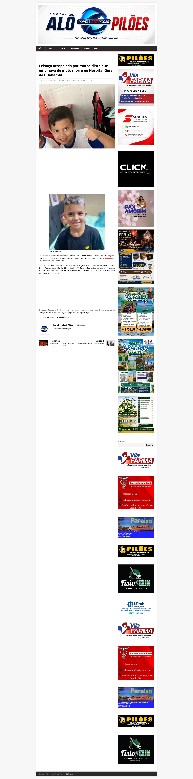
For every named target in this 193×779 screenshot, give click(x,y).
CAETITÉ (51, 48)
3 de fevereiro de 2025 (49, 80)
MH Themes (69, 774)
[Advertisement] (77, 58)
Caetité (77, 80)
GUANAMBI (75, 48)
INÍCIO (40, 48)
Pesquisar (121, 442)
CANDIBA (62, 48)
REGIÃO (87, 48)
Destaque (84, 80)
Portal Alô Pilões (66, 80)
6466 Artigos (80, 325)
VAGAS (96, 48)
